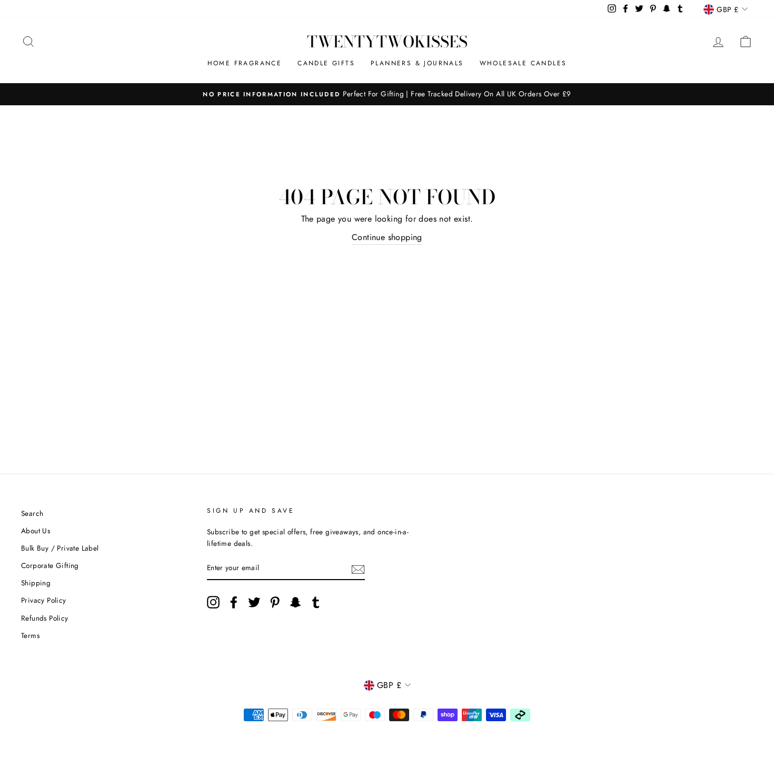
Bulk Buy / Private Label (60, 548)
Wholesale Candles (523, 63)
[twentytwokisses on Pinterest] (275, 602)
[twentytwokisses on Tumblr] (316, 602)
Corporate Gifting (50, 565)
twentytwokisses (387, 41)
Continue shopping (387, 237)
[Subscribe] (358, 568)
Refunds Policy (44, 618)
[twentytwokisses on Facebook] (233, 602)
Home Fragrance (244, 63)
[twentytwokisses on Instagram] (213, 602)
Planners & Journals (417, 63)
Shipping (36, 582)
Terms (30, 635)
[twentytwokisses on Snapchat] (295, 602)
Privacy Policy (43, 600)
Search (32, 513)
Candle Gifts (326, 63)
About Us (35, 530)
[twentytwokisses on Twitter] (254, 602)
